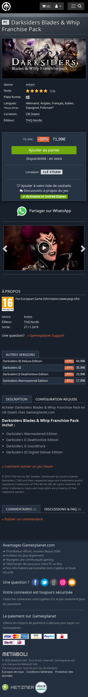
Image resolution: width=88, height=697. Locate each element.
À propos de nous (13, 671)
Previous (4, 248)
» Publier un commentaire (22, 519)
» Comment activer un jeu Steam (27, 466)
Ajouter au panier (44, 150)
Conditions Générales (39, 671)
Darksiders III (12, 368)
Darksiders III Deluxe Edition (22, 361)
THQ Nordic (34, 120)
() (48, 6)
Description (16, 399)
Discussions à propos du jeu (45, 190)
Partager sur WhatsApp (49, 210)
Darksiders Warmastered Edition (25, 381)
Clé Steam (33, 114)
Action (30, 85)
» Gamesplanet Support (45, 335)
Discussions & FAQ (62, 509)
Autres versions (20, 354)
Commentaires (21, 509)
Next (83, 248)
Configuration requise (56, 399)
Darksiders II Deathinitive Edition (25, 374)
